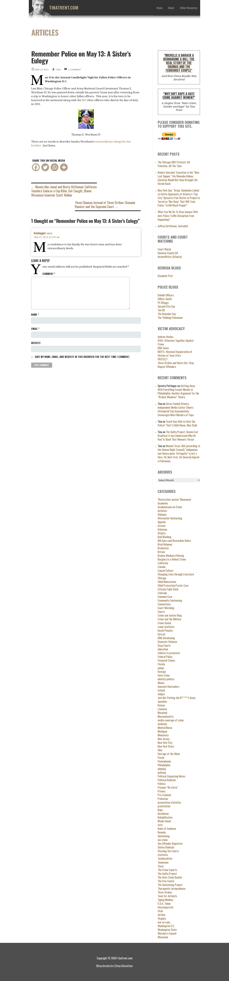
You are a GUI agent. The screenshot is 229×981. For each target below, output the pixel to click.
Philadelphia (164, 765)
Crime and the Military (169, 619)
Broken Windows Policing (171, 555)
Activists (162, 510)
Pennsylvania (164, 761)
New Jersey (163, 739)
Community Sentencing (170, 600)
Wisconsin (163, 937)
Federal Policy (165, 656)
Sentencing (164, 836)
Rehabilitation (165, 817)
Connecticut (164, 604)
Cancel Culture (165, 570)
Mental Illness (165, 727)
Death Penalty (165, 630)
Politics (162, 783)
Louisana (162, 709)
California (163, 563)
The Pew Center (166, 881)
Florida (161, 664)
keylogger (40, 233)
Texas (161, 866)
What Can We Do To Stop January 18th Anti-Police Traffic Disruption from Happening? (178, 215)
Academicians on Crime (170, 507)
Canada (161, 567)
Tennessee (163, 862)
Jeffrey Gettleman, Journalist (173, 226)
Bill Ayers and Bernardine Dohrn (174, 540)
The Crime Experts (167, 870)
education (163, 649)
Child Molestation (167, 582)
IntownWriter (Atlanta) (170, 256)
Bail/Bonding (164, 537)
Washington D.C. (166, 926)
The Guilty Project (167, 873)
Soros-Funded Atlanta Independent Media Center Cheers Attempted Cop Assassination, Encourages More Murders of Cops (176, 409)
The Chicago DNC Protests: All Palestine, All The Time (174, 164)
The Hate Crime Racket (170, 877)
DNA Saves (163, 348)
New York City (165, 742)
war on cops (164, 922)
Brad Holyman (165, 544)
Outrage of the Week (169, 754)
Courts (161, 611)
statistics (163, 855)
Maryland (162, 712)
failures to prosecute (169, 653)
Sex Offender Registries (170, 843)
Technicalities (165, 858)
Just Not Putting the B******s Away (176, 698)
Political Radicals (167, 780)
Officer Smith (165, 299)
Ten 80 (161, 310)
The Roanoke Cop (167, 314)
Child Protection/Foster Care (173, 585)
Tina (58, 69)
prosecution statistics (169, 802)
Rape (160, 810)
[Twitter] (45, 167)
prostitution (164, 806)
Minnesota (163, 735)
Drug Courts (164, 645)
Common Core (165, 596)
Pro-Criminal (164, 795)
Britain (161, 552)
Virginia (162, 918)
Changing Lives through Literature (176, 574)
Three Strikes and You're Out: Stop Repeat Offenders (176, 365)
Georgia (162, 671)
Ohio (160, 750)
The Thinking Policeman (170, 317)
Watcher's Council (167, 933)
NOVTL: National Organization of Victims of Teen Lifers (175, 353)
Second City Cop (166, 306)
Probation (163, 798)
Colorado (162, 593)
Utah (160, 911)
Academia (163, 503)
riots (160, 825)
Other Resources (188, 8)
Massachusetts (166, 716)
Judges (161, 694)
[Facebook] (35, 167)
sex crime (163, 840)
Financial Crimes (166, 660)
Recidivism (163, 813)
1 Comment (74, 69)
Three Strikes (165, 892)
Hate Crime (164, 675)
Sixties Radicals (166, 847)
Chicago (162, 578)
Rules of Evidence (167, 828)
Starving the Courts (168, 851)
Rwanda (162, 832)
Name (35, 314)
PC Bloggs (163, 302)
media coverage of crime (171, 720)
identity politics (166, 679)
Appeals (162, 522)
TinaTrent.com (63, 7)
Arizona (161, 525)
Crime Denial (164, 623)
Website (36, 343)
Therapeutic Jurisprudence (172, 888)
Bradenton (163, 548)
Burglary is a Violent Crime (172, 559)
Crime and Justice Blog (170, 615)
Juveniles (162, 701)
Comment (48, 274)
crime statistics (166, 627)
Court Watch (164, 249)
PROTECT (163, 359)
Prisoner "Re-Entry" (168, 787)
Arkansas (162, 529)
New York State (166, 746)
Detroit (161, 634)
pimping (162, 769)
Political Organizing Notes (171, 776)
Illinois (161, 683)
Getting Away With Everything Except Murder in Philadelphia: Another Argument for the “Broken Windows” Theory (178, 391)
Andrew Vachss (165, 337)
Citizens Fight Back (168, 589)
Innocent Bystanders (168, 686)
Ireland (161, 690)
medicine (162, 724)
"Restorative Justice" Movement (174, 499)
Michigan (162, 731)
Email (35, 329)
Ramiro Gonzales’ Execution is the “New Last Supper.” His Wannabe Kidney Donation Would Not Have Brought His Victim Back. (178, 178)
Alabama (162, 514)
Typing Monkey (165, 900)
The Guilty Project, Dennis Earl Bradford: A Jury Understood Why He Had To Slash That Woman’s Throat (178, 435)
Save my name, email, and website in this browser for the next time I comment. (82, 356)
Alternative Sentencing (170, 518)
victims (161, 914)
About (171, 8)
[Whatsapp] (54, 167)
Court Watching (166, 608)
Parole (161, 757)
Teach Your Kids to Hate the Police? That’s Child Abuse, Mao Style (177, 423)
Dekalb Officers (166, 295)
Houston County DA (168, 253)
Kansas (161, 705)
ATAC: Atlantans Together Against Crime (176, 342)
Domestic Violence (167, 641)
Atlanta (162, 533)
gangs (161, 668)
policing (162, 772)
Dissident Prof (165, 276)
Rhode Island (164, 821)
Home (159, 8)
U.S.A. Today (164, 903)
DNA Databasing (166, 638)
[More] (64, 167)
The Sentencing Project (170, 885)
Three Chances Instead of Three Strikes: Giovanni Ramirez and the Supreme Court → (105, 204)
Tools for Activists (167, 896)
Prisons (161, 791)
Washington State (167, 929)
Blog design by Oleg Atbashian (114, 965)
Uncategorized (165, 907)
